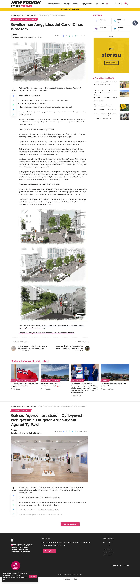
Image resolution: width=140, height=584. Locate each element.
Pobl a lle (16, 19)
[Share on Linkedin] (72, 35)
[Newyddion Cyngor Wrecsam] (26, 4)
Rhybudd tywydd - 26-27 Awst (70, 9)
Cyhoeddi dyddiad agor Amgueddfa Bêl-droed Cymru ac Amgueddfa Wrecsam (105, 92)
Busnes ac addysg (29, 19)
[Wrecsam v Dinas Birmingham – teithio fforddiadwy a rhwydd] (124, 107)
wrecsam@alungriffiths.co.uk (34, 184)
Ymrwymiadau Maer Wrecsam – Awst (105, 81)
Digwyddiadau (98, 97)
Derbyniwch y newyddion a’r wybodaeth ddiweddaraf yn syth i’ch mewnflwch (46, 333)
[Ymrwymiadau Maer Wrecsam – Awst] (124, 84)
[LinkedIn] (122, 3)
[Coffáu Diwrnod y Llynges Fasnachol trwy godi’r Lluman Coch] (25, 372)
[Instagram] (119, 3)
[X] (117, 3)
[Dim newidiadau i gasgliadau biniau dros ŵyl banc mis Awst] (124, 116)
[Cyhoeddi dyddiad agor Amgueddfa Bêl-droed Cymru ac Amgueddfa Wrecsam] (124, 93)
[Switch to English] (107, 4)
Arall (95, 109)
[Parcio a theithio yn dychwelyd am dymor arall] (115, 372)
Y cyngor (114, 97)
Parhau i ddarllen (70, 524)
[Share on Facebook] (63, 35)
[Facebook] (115, 3)
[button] (33, 576)
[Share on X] (66, 35)
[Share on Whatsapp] (69, 35)
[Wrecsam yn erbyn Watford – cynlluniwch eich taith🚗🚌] (55, 372)
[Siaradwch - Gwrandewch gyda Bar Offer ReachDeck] (135, 23)
